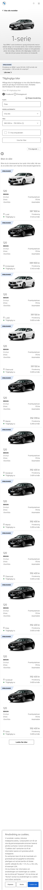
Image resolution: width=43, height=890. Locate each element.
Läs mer (7, 72)
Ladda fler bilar (21, 742)
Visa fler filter (21, 140)
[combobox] (21, 113)
